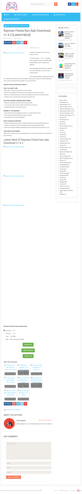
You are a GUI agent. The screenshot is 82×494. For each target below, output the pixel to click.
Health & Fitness (64, 147)
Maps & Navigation (65, 152)
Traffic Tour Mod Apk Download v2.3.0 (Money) (69, 55)
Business (62, 128)
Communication (64, 139)
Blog (7, 15)
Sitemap (80, 490)
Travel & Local (64, 186)
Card (61, 130)
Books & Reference (65, 126)
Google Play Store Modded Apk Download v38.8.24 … (70, 66)
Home (55, 490)
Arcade (62, 117)
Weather (62, 194)
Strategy (62, 182)
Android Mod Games (41, 15)
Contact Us (73, 490)
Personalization (64, 162)
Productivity (63, 167)
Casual (62, 134)
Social (61, 177)
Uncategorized (64, 188)
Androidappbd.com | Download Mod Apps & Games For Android (16, 490)
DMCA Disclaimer (63, 490)
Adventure (13, 26)
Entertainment (63, 143)
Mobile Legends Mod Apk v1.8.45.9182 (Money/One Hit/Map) (69, 35)
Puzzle (62, 169)
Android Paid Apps (65, 113)
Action (8, 26)
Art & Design (63, 119)
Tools (61, 184)
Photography (63, 164)
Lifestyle (62, 149)
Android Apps (60, 15)
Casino (62, 132)
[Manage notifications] (78, 490)
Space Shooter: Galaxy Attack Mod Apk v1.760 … (69, 76)
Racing (62, 171)
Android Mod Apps (12, 19)
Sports (62, 180)
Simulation (63, 175)
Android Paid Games (65, 115)
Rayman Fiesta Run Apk (13, 409)
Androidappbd (8, 38)
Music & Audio (64, 156)
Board (61, 124)
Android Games (21, 15)
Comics (62, 137)
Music (61, 154)
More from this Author (45, 420)
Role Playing (63, 173)
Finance (62, 145)
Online (61, 160)
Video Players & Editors (66, 190)
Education (62, 141)
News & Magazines (65, 158)
